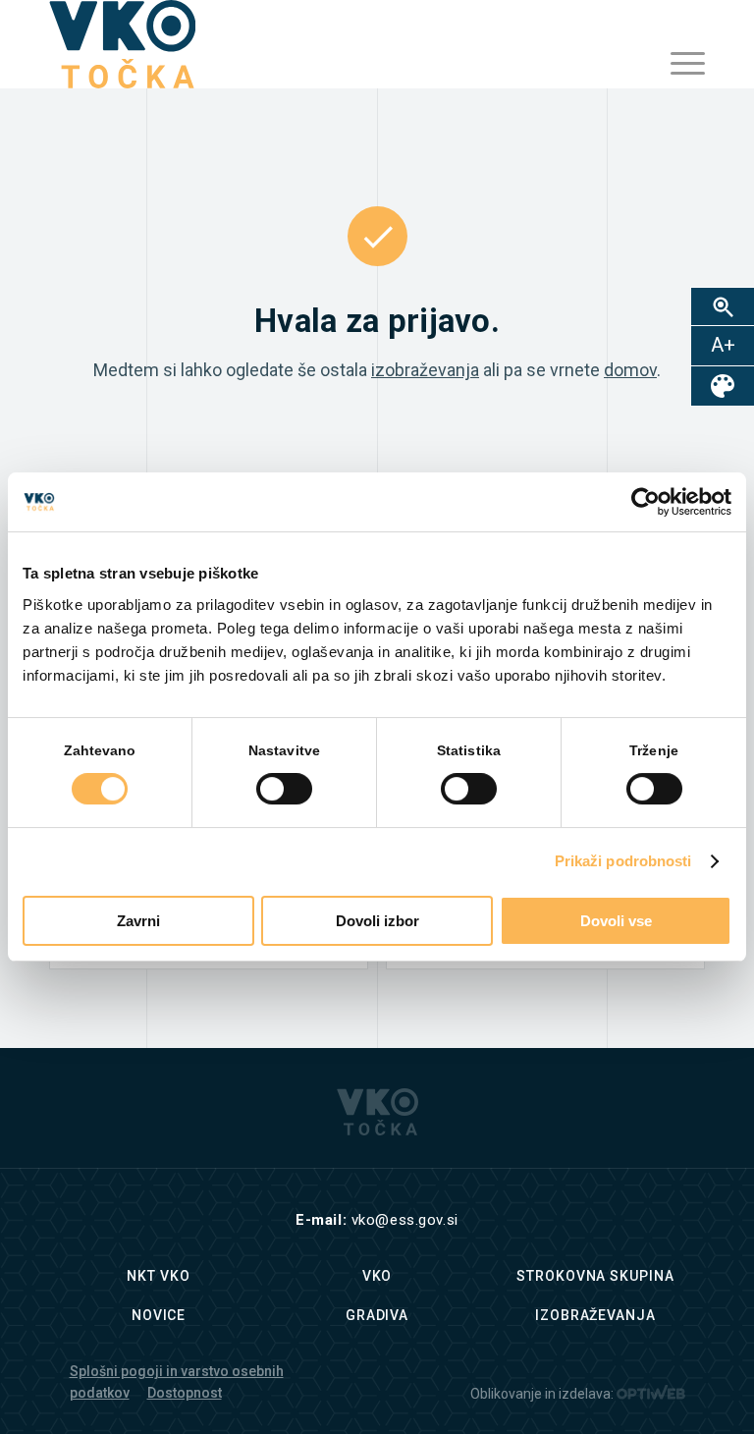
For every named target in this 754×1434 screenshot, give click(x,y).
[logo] (122, 44)
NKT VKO (158, 1276)
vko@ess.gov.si (404, 1220)
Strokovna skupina (594, 1276)
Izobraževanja (595, 1315)
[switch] (284, 788)
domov (630, 369)
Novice (159, 1315)
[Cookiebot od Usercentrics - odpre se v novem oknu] (645, 502)
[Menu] (678, 63)
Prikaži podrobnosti (623, 861)
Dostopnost (184, 1393)
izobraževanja (425, 369)
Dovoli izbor (377, 920)
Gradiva (377, 1315)
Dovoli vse (616, 920)
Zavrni (138, 920)
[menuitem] (678, 63)
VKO (377, 1276)
